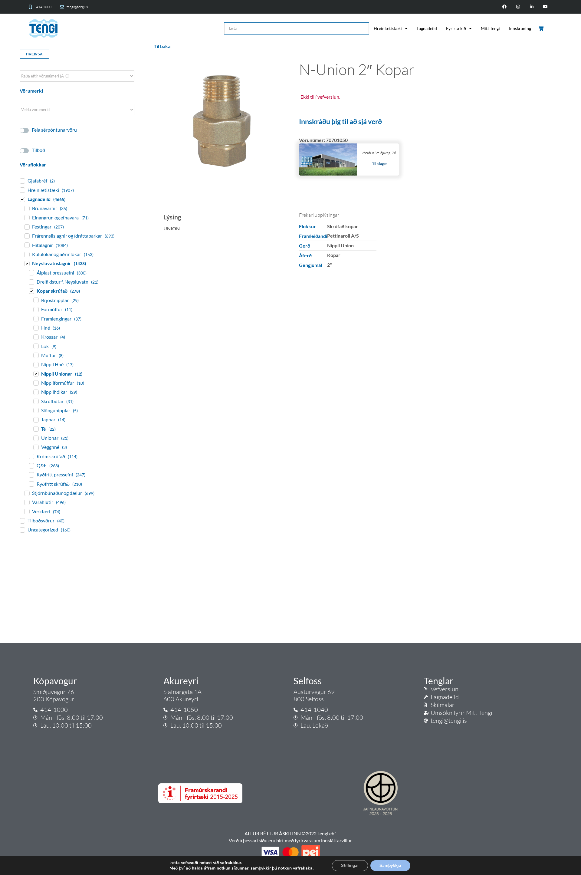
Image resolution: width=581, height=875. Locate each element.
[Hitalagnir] (26, 244)
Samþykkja (390, 865)
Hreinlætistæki (388, 28)
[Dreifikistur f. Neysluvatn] (31, 281)
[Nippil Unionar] (35, 373)
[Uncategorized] (22, 529)
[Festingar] (26, 226)
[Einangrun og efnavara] (26, 217)
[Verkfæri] (26, 511)
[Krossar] (35, 336)
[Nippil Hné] (35, 364)
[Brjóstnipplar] (35, 300)
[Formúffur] (35, 309)
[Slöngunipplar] (35, 410)
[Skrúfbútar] (35, 401)
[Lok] (35, 346)
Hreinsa (34, 54)
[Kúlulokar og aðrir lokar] (26, 254)
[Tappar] (35, 419)
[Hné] (35, 327)
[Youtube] (545, 7)
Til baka (162, 46)
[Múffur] (35, 355)
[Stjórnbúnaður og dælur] (26, 493)
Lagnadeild (427, 28)
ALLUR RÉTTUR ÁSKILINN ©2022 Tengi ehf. (290, 833)
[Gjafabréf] (22, 180)
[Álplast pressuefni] (31, 272)
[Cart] (541, 28)
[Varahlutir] (26, 502)
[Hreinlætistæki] (22, 189)
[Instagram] (518, 7)
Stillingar (350, 865)
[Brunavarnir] (26, 208)
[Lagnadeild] (22, 199)
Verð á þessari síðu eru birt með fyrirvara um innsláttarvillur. (291, 840)
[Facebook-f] (504, 7)
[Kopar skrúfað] (31, 290)
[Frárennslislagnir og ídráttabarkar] (26, 235)
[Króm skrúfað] (31, 456)
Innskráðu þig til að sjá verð (340, 121)
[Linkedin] (531, 7)
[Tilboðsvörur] (22, 520)
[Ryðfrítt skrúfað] (31, 483)
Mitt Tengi (490, 28)
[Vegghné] (35, 447)
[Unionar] (35, 438)
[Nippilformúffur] (35, 382)
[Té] (35, 428)
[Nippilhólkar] (35, 392)
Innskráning (520, 28)
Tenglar (438, 680)
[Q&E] (31, 465)
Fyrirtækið (456, 28)
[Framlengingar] (35, 318)
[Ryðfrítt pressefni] (31, 474)
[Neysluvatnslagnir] (26, 263)
